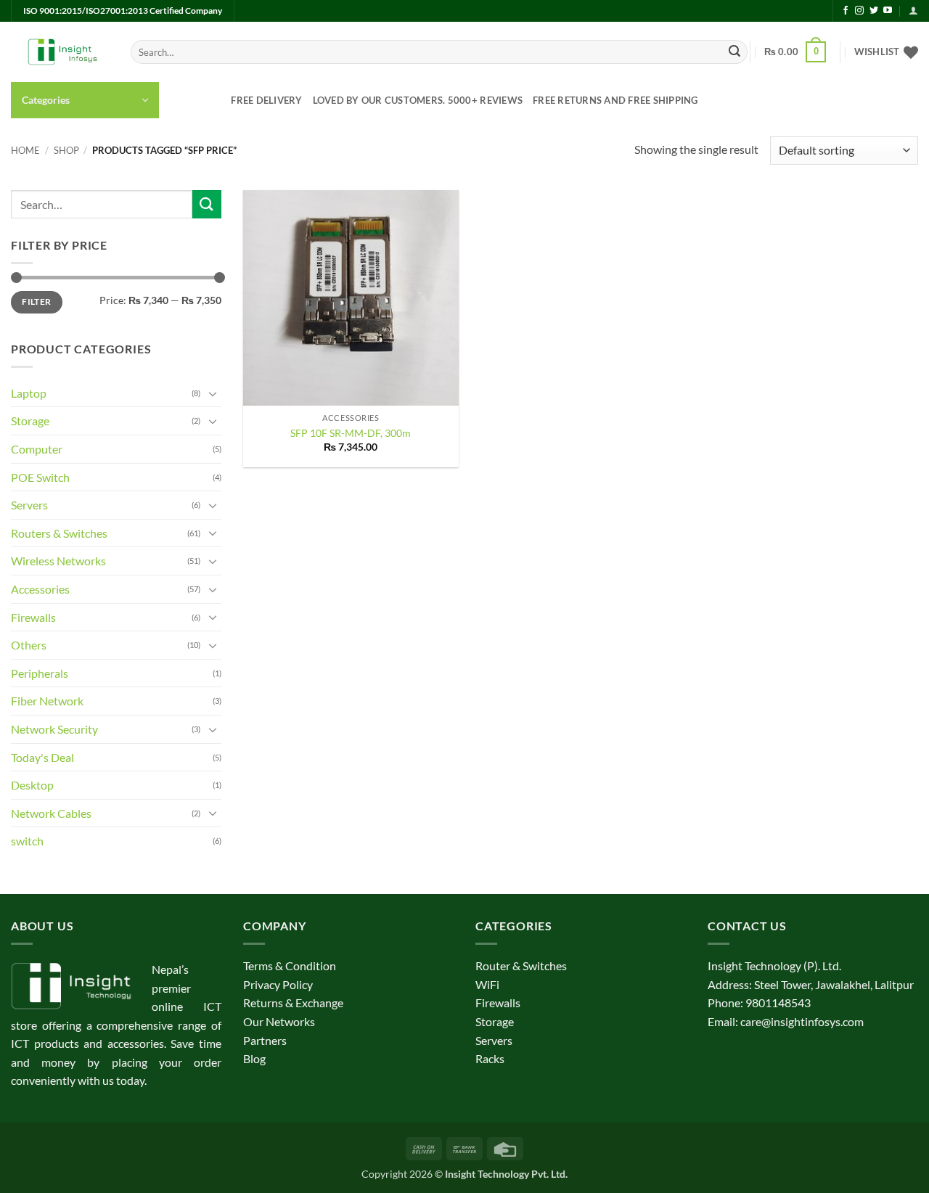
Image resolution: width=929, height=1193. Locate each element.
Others (28, 645)
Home (25, 150)
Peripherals (39, 673)
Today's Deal (42, 757)
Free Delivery (266, 100)
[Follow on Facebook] (845, 11)
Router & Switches (521, 965)
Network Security (54, 729)
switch (27, 841)
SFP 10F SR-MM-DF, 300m (350, 433)
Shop (66, 150)
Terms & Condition (289, 965)
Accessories (40, 589)
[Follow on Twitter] (873, 11)
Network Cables (51, 813)
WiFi (487, 984)
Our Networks (279, 1021)
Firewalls (33, 617)
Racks (489, 1058)
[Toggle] (212, 393)
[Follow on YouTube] (887, 11)
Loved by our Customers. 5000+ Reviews (418, 100)
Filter (36, 301)
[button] (913, 10)
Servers (29, 505)
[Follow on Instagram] (859, 11)
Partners (265, 1040)
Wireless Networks (58, 560)
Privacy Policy (278, 984)
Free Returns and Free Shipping (615, 100)
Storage (30, 420)
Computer (36, 449)
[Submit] (734, 52)
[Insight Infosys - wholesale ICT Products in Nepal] (60, 52)
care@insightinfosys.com (802, 1021)
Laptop (28, 393)
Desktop (32, 785)
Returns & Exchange (293, 1002)
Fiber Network (47, 701)
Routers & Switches (59, 533)
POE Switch (40, 477)
